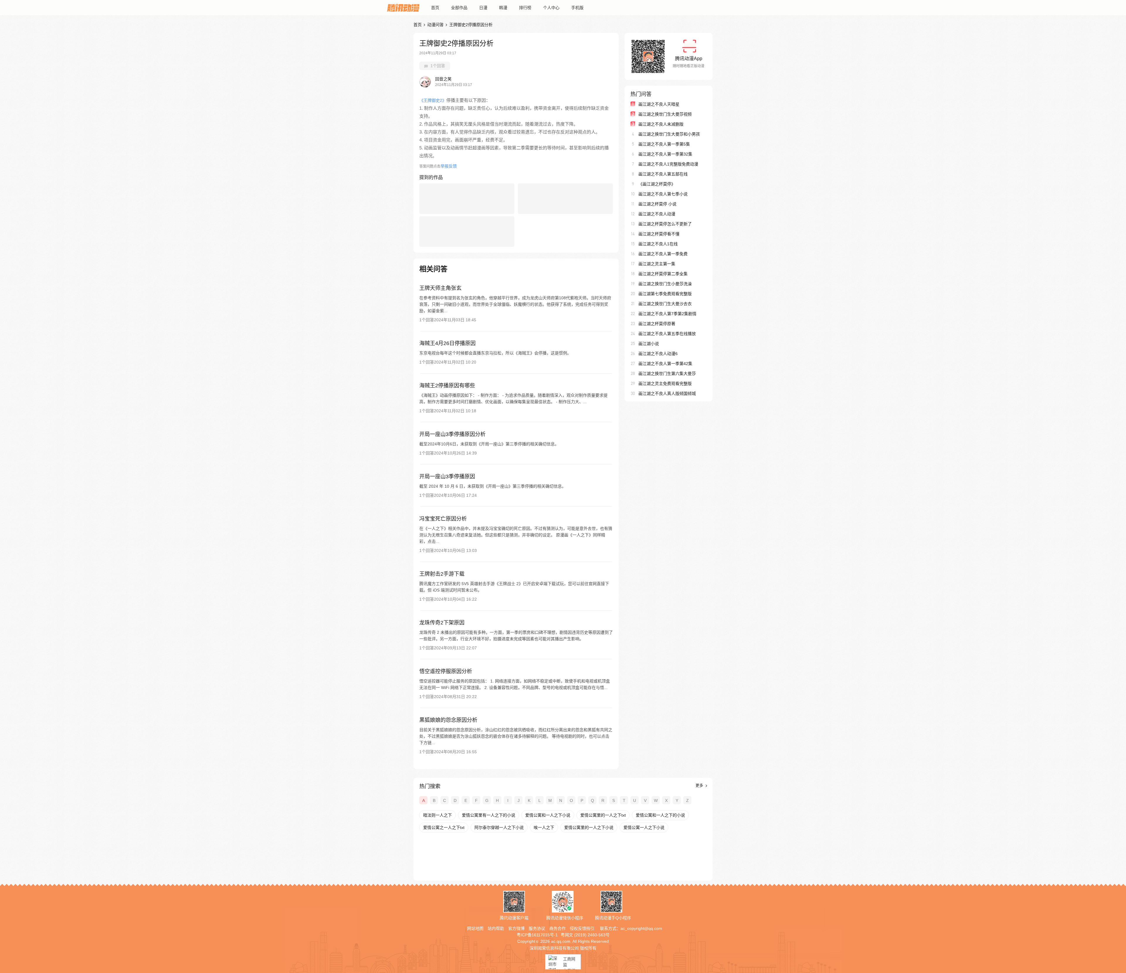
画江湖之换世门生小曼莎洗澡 (665, 283)
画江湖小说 (648, 343)
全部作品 (459, 7)
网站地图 (475, 928)
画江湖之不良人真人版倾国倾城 (667, 393)
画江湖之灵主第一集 (656, 263)
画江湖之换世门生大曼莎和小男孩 (669, 134)
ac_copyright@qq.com (641, 928)
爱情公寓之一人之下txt (443, 827)
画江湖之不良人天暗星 (658, 104)
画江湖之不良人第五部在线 (663, 174)
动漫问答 (435, 24)
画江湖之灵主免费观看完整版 (665, 383)
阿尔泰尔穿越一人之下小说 (499, 827)
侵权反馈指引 (582, 928)
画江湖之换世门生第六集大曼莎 (667, 373)
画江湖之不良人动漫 (656, 214)
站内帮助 (496, 928)
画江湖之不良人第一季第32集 (665, 154)
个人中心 (551, 7)
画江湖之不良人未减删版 (661, 124)
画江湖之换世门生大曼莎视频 (665, 114)
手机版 (577, 7)
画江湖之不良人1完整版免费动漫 (668, 164)
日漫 (483, 7)
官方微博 (516, 928)
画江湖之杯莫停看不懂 (658, 234)
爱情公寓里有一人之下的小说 (488, 815)
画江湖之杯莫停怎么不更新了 (665, 224)
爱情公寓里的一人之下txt (603, 815)
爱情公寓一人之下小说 (643, 827)
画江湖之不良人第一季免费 (663, 253)
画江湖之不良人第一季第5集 (664, 144)
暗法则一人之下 (437, 815)
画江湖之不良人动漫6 (658, 353)
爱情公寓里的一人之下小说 (588, 827)
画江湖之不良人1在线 (658, 243)
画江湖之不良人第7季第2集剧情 (667, 313)
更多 (700, 785)
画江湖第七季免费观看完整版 (665, 293)
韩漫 (503, 7)
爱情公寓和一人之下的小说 (660, 815)
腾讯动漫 (403, 7)
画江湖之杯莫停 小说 (657, 204)
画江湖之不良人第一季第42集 (665, 363)
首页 (435, 7)
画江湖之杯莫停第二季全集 (663, 273)
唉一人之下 (544, 827)
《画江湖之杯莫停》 (656, 184)
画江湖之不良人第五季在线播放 (667, 333)
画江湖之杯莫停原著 (656, 323)
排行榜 (525, 7)
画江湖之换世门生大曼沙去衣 (665, 303)
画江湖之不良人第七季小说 (663, 194)
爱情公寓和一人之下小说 (547, 815)
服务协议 (537, 928)
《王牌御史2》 (432, 100)
